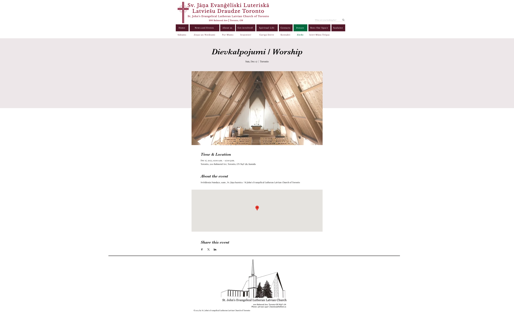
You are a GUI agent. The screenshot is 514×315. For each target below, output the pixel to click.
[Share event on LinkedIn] (215, 249)
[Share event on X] (208, 249)
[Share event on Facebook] (202, 249)
